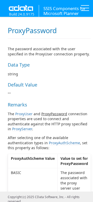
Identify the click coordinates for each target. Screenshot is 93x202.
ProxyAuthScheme (64, 142)
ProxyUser (24, 113)
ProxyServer (22, 128)
